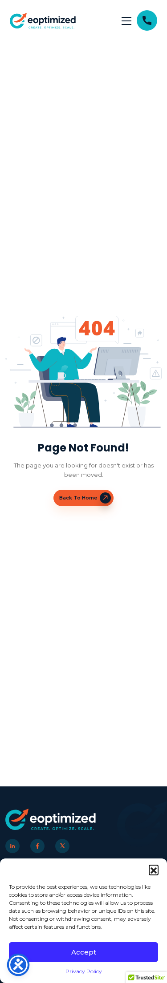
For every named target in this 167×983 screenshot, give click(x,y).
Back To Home (78, 498)
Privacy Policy (83, 971)
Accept (83, 952)
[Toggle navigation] (126, 20)
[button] (153, 869)
